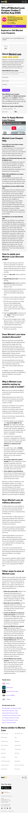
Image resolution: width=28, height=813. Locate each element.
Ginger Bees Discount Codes (10, 713)
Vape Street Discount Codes (10, 710)
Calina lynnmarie (4, 733)
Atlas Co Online (4, 745)
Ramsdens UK (4, 769)
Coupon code (5, 77)
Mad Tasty (17, 753)
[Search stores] (25, 1)
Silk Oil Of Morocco (19, 733)
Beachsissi (17, 741)
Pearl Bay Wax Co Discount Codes (11, 708)
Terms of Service (4, 811)
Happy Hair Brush (5, 765)
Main (2, 5)
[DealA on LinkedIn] (10, 808)
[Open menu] (22, 1)
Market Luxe (15, 54)
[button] (14, 19)
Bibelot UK (3, 753)
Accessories (15, 57)
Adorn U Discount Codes (9, 722)
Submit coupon (6, 90)
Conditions (4, 84)
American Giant (4, 741)
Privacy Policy (11, 811)
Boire (16, 737)
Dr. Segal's (3, 757)
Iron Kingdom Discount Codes (10, 718)
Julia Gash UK (18, 745)
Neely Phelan (17, 761)
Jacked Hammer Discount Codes (11, 715)
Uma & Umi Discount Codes (10, 720)
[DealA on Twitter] (2, 808)
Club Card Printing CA (19, 765)
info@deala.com (7, 805)
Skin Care (10, 57)
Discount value (5, 80)
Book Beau (3, 749)
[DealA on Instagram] (4, 808)
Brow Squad (17, 769)
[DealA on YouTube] (7, 808)
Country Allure (18, 749)
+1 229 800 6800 (7, 804)
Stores (5, 5)
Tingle (16, 757)
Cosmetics (5, 57)
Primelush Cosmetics (5, 761)
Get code (14, 26)
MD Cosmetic (4, 737)
